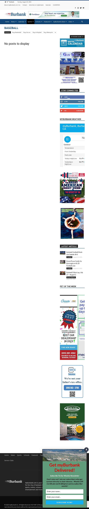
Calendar (48, 5)
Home (7, 22)
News (13, 22)
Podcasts (8, 27)
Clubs (70, 22)
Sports (30, 22)
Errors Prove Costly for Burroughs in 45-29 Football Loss (74, 251)
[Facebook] (75, 7)
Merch (15, 27)
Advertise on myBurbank (36, 5)
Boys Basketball (16, 32)
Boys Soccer (26, 32)
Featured (47, 22)
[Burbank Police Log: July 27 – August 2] (62, 260)
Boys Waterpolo (48, 32)
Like (68, 98)
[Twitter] (81, 7)
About (62, 444)
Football (69, 244)
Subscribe (79, 111)
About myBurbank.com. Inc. (12, 5)
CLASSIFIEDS (56, 5)
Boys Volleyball (37, 32)
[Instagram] (78, 7)
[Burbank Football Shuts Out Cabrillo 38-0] (62, 240)
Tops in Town (45, 444)
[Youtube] (83, 7)
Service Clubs (9, 450)
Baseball (7, 32)
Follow (80, 101)
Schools (38, 22)
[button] (82, 22)
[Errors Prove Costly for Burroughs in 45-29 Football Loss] (62, 249)
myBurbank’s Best (59, 22)
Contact (25, 5)
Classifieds (23, 27)
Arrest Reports (71, 264)
